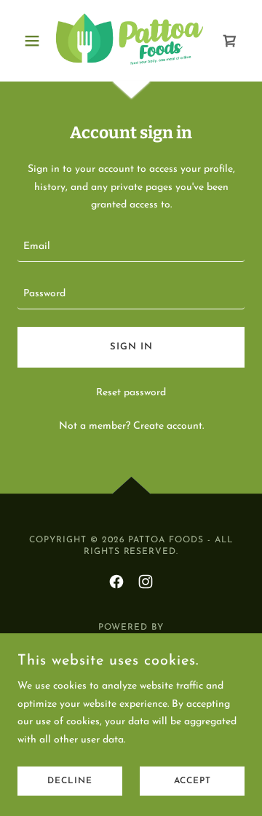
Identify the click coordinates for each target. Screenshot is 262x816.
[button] (34, 40)
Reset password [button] (131, 392)
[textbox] (131, 247)
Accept (192, 781)
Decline (69, 781)
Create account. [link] (168, 426)
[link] (131, 41)
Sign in (131, 347)
